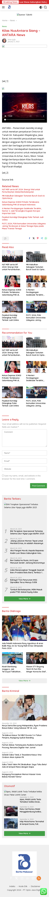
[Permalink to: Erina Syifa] (4, 40)
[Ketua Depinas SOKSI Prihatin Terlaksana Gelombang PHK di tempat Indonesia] (12, 281)
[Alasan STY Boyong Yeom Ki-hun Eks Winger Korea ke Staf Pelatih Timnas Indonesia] (36, 658)
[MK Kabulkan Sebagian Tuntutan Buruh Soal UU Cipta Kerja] (36, 256)
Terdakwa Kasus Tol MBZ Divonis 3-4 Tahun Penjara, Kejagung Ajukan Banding (22, 736)
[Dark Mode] (40, 7)
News (4, 26)
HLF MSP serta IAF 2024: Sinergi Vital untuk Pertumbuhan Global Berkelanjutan (21, 190)
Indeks (12, 886)
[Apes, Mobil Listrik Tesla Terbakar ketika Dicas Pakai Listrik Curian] (24, 793)
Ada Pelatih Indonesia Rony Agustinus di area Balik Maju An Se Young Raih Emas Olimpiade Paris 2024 (22, 646)
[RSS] (39, 878)
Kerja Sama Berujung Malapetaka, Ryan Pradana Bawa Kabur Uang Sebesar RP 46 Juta (24, 726)
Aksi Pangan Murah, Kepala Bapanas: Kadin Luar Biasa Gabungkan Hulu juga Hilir (27, 551)
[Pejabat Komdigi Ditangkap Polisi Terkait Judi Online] (12, 307)
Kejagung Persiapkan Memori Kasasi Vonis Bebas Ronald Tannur (21, 775)
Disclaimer (35, 886)
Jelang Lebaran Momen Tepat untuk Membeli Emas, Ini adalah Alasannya (26, 542)
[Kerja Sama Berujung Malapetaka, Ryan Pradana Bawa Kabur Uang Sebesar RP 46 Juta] (24, 707)
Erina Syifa (12, 39)
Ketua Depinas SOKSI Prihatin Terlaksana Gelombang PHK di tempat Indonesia (20, 203)
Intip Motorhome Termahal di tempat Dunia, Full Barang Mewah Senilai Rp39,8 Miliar (32, 822)
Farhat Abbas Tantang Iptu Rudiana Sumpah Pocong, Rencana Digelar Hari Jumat (22, 746)
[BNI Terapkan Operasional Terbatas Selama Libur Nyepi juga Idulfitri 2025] (24, 514)
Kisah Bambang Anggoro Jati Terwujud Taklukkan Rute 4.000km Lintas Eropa (11, 669)
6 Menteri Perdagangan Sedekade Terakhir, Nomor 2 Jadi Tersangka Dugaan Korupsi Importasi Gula (22, 211)
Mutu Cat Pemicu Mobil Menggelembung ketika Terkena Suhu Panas (30, 810)
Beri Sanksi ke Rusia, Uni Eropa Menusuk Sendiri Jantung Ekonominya (27, 561)
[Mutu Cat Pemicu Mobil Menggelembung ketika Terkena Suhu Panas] (11, 811)
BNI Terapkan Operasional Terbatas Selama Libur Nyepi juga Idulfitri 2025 (27, 532)
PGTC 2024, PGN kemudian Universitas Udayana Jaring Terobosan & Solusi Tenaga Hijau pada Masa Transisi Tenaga (24, 226)
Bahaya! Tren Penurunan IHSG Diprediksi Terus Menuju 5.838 (23, 581)
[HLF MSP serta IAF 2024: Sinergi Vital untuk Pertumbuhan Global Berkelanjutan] (12, 256)
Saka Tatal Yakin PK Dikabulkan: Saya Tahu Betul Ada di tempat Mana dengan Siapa (24, 765)
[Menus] (4, 7)
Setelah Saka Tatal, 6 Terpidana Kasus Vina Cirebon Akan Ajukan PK (21, 756)
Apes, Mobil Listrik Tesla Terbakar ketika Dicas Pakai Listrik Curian (30, 800)
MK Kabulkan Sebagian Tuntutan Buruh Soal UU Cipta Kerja (23, 197)
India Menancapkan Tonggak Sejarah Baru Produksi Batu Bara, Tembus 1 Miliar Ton (27, 571)
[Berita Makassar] (9, 7)
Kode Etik (23, 886)
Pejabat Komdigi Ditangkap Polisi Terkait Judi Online (22, 218)
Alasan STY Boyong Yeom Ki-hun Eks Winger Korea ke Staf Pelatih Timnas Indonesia (36, 669)
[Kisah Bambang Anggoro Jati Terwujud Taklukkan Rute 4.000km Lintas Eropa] (12, 658)
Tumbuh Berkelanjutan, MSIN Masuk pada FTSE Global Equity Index (26, 590)
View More (24, 598)
